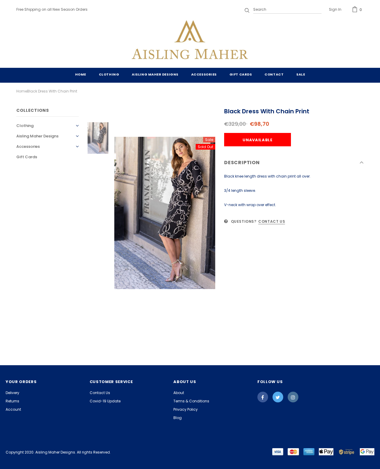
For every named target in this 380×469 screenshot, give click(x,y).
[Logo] (190, 41)
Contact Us (271, 221)
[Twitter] (278, 397)
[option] (164, 213)
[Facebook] (262, 397)
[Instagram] (293, 397)
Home (21, 91)
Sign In (335, 9)
